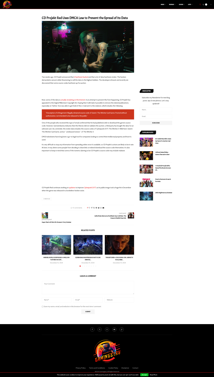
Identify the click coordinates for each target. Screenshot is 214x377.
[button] (45, 251)
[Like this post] (89, 208)
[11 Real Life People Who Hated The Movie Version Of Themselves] (146, 169)
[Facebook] (92, 329)
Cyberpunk (46, 199)
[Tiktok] (122, 329)
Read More (153, 375)
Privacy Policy (81, 368)
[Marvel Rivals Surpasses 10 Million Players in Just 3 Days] (56, 245)
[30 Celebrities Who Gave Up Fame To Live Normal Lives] (146, 142)
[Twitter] (100, 329)
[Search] (200, 4)
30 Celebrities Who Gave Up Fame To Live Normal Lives (163, 141)
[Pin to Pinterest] (96, 208)
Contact (135, 368)
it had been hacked (81, 77)
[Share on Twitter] (94, 208)
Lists (189, 4)
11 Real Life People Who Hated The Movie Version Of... (163, 168)
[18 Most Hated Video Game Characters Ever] (146, 155)
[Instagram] (107, 329)
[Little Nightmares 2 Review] (146, 196)
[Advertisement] (82, 92)
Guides (181, 4)
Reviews (171, 4)
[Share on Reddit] (98, 208)
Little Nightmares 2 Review (163, 193)
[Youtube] (114, 329)
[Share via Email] (103, 208)
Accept (144, 375)
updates (72, 188)
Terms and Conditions (97, 368)
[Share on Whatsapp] (101, 208)
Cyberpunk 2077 (90, 188)
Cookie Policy (113, 368)
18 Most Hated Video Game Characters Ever (162, 153)
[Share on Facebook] (91, 208)
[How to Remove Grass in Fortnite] (146, 182)
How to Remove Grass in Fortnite (163, 180)
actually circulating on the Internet (73, 100)
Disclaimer (125, 368)
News (162, 4)
